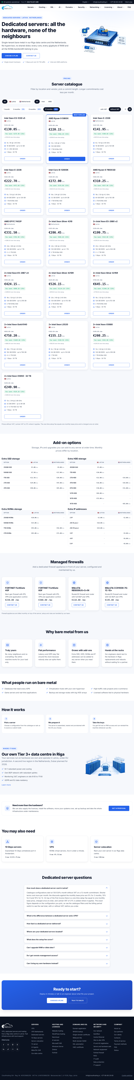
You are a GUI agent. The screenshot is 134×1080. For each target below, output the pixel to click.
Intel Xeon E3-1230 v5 (14, 118)
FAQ (129, 7)
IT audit (96, 1059)
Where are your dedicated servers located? (45, 932)
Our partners (118, 1031)
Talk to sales (78, 1000)
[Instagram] (8, 1044)
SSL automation (78, 1044)
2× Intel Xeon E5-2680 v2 (105, 221)
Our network (97, 1031)
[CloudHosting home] (7, 7)
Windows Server (57, 1046)
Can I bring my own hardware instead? (42, 963)
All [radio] (5, 101)
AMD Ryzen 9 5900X (59, 118)
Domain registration (79, 1028)
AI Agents (34, 1047)
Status (116, 1050)
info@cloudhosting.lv (100, 2)
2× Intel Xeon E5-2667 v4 (16, 273)
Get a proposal (119, 808)
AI (59, 7)
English (85, 2)
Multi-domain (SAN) (79, 1041)
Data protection (98, 1062)
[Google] (17, 1049)
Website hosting (57, 1031)
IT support (97, 1065)
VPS (32, 1028)
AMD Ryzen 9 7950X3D (104, 170)
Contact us (31, 56)
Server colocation (37, 1041)
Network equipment (100, 1049)
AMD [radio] (50, 101)
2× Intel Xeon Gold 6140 (15, 324)
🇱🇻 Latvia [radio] (12, 101)
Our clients (117, 1035)
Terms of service (119, 1041)
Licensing (108, 7)
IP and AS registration (100, 1043)
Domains (69, 7)
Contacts (117, 1038)
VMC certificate (78, 1047)
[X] (17, 1044)
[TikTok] (8, 1049)
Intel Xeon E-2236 (12, 170)
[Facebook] (3, 1044)
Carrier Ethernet (98, 1037)
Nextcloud (55, 1037)
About (119, 7)
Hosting (42, 7)
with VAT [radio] (103, 109)
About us (117, 1028)
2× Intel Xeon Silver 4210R (61, 273)
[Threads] (12, 1044)
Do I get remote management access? (42, 955)
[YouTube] (12, 1049)
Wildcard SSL (77, 1038)
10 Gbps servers (37, 1038)
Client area (128, 2)
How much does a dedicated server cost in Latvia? (47, 888)
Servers (31, 7)
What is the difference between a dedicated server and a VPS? (52, 916)
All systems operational (11, 2)
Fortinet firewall (98, 1052)
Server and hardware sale (102, 1046)
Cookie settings (127, 1075)
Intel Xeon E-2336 (101, 118)
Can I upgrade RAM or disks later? (41, 947)
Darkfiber (96, 1034)
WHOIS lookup (78, 1031)
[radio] (6, 109)
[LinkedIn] (3, 1049)
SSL (51, 7)
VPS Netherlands (37, 1031)
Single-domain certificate (81, 1035)
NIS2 (95, 1056)
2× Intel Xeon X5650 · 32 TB (17, 376)
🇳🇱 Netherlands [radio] (24, 101)
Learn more (6, 785)
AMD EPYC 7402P (12, 221)
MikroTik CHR (36, 1050)
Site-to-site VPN (99, 1040)
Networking (94, 7)
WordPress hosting (58, 1034)
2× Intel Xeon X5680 (103, 324)
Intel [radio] (43, 101)
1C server (34, 1044)
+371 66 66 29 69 (116, 2)
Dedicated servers (37, 1035)
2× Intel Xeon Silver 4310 (60, 221)
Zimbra (54, 1049)
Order (22, 159)
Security (81, 7)
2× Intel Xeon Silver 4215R (105, 273)
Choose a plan (11, 56)
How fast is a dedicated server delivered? (44, 924)
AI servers (55, 1040)
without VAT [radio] (114, 109)
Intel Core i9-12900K (58, 170)
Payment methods (120, 1044)
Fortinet (54, 1052)
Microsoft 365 (57, 1043)
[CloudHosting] (7, 1025)
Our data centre (36, 1053)
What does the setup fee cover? (40, 939)
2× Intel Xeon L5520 (58, 324)
